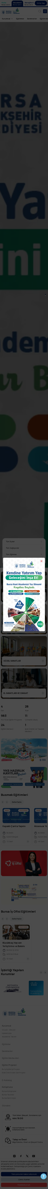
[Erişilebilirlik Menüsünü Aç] (44, 1176)
